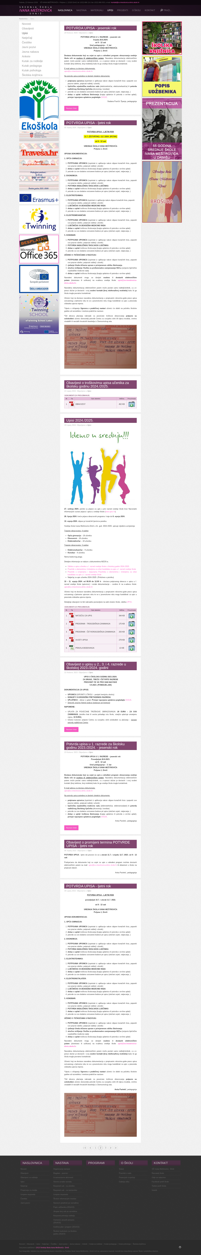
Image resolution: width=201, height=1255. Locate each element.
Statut (121, 1169)
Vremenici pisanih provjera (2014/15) (63, 1221)
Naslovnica (23, 19)
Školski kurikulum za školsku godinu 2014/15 (65, 1232)
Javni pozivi (25, 1203)
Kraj (115, 1148)
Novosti (24, 1169)
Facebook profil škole (160, 1182)
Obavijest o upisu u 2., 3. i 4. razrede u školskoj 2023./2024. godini (96, 666)
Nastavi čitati (71, 108)
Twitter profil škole (159, 1186)
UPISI (129, 602)
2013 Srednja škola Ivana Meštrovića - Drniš (52, 1248)
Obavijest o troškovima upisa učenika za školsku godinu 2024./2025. (97, 384)
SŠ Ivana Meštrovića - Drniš (163, 1169)
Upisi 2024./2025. (79, 420)
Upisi (91, 33)
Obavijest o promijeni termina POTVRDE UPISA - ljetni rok (98, 844)
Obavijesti (24, 1173)
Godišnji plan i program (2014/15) (66, 1227)
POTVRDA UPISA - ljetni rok (88, 123)
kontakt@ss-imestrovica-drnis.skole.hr (125, 2)
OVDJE (104, 97)
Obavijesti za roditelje (29, 1177)
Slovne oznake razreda (62, 1182)
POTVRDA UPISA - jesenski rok (91, 28)
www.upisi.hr (110, 512)
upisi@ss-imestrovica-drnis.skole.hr (78, 71)
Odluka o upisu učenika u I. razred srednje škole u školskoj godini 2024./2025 (98, 566)
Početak (83, 1148)
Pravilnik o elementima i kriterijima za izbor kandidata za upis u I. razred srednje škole (102, 569)
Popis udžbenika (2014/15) (63, 1207)
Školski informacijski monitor (64, 1199)
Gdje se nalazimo (159, 1177)
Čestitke (24, 1199)
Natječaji (24, 1186)
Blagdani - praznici (60, 1173)
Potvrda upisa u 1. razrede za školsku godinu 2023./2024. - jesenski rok (95, 746)
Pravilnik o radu (125, 1173)
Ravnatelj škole (158, 1173)
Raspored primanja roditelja (64, 1216)
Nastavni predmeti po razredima (65, 1203)
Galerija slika (124, 1182)
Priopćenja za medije (29, 1190)
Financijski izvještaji (127, 1177)
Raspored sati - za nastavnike (65, 1190)
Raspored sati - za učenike (64, 1186)
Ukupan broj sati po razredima (65, 1211)
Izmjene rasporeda (28, 1194)
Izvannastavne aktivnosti (63, 1177)
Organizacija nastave (61, 1169)
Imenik (154, 1190)
